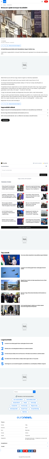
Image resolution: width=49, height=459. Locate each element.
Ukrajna (25, 402)
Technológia (33, 402)
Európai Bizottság (35, 408)
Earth (26, 427)
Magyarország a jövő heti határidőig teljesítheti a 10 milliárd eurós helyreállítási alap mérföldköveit (21, 109)
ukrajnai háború (16, 402)
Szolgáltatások (4, 443)
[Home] (1, 4)
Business (3, 427)
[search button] (34, 391)
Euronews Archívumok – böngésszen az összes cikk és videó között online (36, 439)
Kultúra (26, 432)
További (2, 446)
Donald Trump (24, 408)
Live (46, 1)
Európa (2, 424)
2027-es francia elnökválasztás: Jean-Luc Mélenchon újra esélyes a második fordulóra (19, 115)
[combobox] (24, 391)
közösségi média (14, 408)
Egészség (24, 411)
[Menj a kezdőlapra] (4, 1)
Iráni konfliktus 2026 (31, 399)
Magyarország (34, 405)
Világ (26, 424)
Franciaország (24, 405)
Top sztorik (5, 253)
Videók (2, 435)
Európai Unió (14, 405)
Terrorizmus (5, 120)
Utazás (2, 432)
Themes (2, 422)
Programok (27, 435)
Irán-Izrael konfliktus (18, 399)
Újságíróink (3, 438)
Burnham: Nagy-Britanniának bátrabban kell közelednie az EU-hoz (15, 112)
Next (2, 430)
